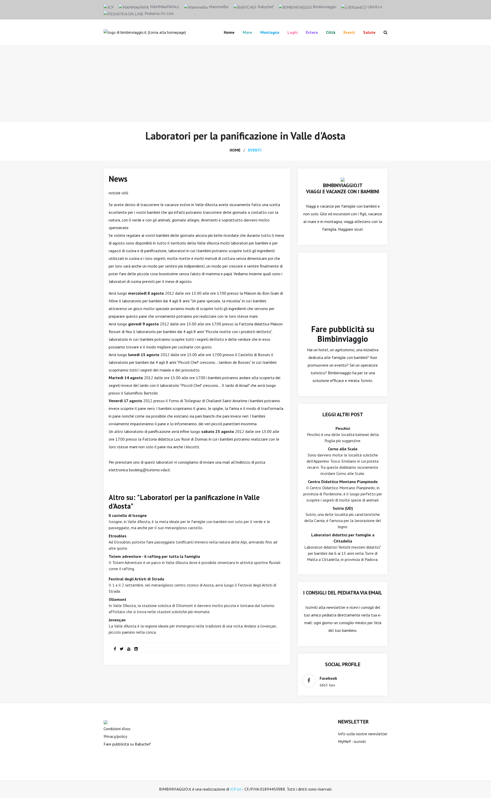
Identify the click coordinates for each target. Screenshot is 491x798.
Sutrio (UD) (343, 508)
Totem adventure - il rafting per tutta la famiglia (154, 556)
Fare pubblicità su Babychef (127, 744)
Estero (312, 32)
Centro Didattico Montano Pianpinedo (343, 481)
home (235, 150)
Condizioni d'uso (117, 728)
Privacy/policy (115, 736)
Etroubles (118, 535)
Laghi (292, 32)
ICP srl (235, 789)
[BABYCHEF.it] (106, 721)
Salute (369, 32)
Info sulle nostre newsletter (362, 733)
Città (330, 32)
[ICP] (109, 6)
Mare (247, 32)
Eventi (349, 32)
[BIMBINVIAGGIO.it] (343, 179)
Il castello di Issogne (128, 515)
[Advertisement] (245, 83)
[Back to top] (479, 786)
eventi (254, 150)
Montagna (269, 32)
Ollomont (117, 599)
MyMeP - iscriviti (352, 741)
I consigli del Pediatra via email (342, 592)
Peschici (343, 428)
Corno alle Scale (343, 448)
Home (229, 32)
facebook (328, 678)
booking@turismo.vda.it (149, 469)
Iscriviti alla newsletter (325, 607)
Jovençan (117, 619)
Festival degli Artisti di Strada (136, 578)
